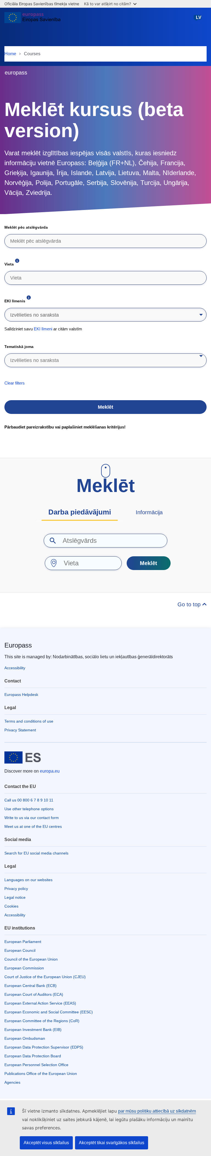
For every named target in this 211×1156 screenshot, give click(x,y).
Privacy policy (16, 888)
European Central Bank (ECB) (30, 985)
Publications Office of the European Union (40, 1073)
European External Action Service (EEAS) (40, 1003)
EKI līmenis (14, 301)
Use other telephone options (29, 809)
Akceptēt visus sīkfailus (46, 1142)
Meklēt (105, 407)
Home (10, 53)
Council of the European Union (31, 959)
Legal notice (15, 897)
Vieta (9, 264)
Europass (18, 645)
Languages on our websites (28, 880)
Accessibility (14, 668)
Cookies (11, 906)
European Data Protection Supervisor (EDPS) (43, 1047)
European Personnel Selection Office (36, 1065)
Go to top (189, 604)
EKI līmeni (43, 329)
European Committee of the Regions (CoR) (41, 1021)
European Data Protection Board (32, 1056)
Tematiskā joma (19, 346)
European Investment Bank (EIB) (33, 1029)
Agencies (12, 1082)
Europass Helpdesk (21, 694)
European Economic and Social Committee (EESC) (48, 1012)
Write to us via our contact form (31, 817)
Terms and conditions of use (28, 721)
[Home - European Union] (32, 19)
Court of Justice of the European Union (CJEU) (45, 977)
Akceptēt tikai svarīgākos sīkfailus (111, 1142)
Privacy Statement (20, 730)
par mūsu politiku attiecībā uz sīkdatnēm (157, 1111)
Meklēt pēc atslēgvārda (26, 227)
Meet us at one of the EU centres (33, 826)
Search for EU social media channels (36, 853)
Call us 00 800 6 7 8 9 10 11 (28, 800)
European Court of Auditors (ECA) (33, 994)
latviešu (198, 20)
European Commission (24, 968)
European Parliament (22, 941)
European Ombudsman (24, 1038)
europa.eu (50, 771)
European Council (19, 950)
